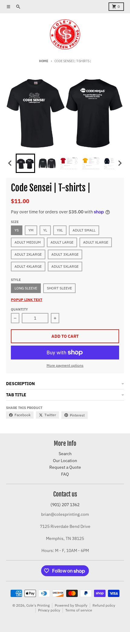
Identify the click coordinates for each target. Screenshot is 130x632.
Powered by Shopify (71, 605)
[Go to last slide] (10, 163)
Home (43, 61)
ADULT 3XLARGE (65, 254)
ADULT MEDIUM (28, 242)
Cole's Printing (38, 605)
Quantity (19, 309)
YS (17, 230)
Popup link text (26, 299)
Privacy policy (49, 610)
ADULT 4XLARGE (28, 266)
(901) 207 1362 (65, 504)
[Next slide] (119, 163)
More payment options (65, 365)
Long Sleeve (26, 288)
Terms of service (78, 610)
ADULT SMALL (84, 230)
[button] (25, 163)
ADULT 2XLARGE (28, 254)
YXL (60, 230)
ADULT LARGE (61, 242)
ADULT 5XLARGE (65, 266)
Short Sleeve (59, 288)
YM (31, 230)
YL (45, 230)
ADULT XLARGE (95, 242)
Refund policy (104, 605)
